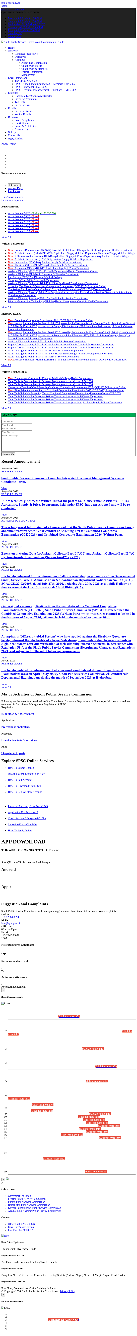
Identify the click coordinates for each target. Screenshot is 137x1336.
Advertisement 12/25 (23, 228)
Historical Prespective (26, 53)
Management (28, 74)
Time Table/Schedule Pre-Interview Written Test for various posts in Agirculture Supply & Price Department (65, 402)
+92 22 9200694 (10, 917)
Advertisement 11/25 (23, 231)
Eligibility (13, 93)
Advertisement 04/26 (32, 213)
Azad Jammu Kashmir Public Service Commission (34, 1210)
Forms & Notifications (26, 126)
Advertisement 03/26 (23, 216)
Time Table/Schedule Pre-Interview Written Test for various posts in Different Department (55, 396)
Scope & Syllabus (24, 120)
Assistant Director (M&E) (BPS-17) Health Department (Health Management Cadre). (53, 271)
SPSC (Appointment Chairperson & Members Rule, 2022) (45, 83)
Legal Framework (17, 77)
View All (6, 237)
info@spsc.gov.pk (10, 2)
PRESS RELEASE (11, 471)
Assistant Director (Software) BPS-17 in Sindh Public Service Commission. (48, 298)
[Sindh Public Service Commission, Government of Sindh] (32, 42)
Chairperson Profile (31, 65)
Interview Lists (22, 105)
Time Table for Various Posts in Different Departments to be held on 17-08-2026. (50, 381)
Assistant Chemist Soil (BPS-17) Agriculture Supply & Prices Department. (50, 259)
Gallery (12, 132)
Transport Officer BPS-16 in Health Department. (33, 280)
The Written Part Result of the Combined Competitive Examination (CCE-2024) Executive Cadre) (60, 289)
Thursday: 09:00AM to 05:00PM (25, 27)
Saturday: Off (15, 33)
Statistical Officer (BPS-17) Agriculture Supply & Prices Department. (48, 265)
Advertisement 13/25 (23, 225)
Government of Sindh (19, 1195)
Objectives (20, 56)
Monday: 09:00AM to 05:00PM (25, 18)
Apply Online (15, 138)
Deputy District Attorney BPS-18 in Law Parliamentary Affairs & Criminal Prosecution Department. (61, 344)
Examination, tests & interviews (19, 740)
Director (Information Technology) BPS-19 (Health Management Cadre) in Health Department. (58, 301)
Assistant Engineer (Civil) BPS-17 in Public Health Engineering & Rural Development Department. (60, 353)
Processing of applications (15, 726)
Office (21, 1224)
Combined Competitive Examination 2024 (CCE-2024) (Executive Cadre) (50, 320)
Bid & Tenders (22, 123)
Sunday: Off (14, 36)
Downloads (14, 117)
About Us (20, 59)
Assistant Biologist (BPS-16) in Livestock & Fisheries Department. (43, 274)
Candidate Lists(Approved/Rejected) (34, 96)
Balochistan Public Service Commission (29, 1204)
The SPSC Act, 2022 (26, 80)
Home (11, 47)
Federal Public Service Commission (27, 1198)
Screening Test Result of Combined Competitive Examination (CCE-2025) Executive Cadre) (57, 286)
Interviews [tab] (14, 185)
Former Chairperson (32, 71)
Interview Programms (26, 99)
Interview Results (24, 111)
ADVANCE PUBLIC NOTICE (18, 520)
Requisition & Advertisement (17, 713)
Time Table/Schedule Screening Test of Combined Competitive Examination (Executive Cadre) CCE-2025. (64, 393)
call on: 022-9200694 (12, 9)
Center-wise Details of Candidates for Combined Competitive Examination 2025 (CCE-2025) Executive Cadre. (67, 387)
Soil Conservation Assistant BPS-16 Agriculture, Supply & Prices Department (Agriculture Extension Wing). (68, 256)
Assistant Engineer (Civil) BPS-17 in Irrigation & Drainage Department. (46, 350)
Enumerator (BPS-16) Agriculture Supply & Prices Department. (45, 262)
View (4, 488)
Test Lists (20, 102)
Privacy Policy (67, 1291)
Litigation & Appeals (13, 753)
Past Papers (14, 191)
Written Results (23, 114)
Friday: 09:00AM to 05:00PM (24, 30)
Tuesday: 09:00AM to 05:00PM (25, 21)
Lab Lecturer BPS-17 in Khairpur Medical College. (35, 277)
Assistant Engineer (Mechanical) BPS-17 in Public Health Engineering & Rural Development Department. (67, 359)
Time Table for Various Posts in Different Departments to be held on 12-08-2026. (50, 384)
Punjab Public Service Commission (26, 1201)
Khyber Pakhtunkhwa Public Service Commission (34, 1207)
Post (20, 1230)
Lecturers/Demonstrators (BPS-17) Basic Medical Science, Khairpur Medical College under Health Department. (70, 250)
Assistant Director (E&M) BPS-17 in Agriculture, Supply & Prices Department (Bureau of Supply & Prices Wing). (71, 253)
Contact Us (14, 135)
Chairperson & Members (34, 68)
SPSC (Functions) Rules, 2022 (31, 86)
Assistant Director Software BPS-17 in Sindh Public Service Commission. (47, 341)
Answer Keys (22, 129)
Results (12, 108)
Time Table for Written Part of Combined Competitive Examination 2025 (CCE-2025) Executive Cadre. (66, 390)
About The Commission (34, 62)
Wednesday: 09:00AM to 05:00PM (26, 24)
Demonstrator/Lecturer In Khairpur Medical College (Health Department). (50, 378)
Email (21, 1227)
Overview (13, 50)
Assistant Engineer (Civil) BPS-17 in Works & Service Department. (43, 356)
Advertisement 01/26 (23, 222)
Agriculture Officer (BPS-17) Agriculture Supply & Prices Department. (48, 268)
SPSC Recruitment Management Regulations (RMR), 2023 (46, 89)
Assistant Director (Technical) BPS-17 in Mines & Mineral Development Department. (53, 283)
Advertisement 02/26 (23, 219)
